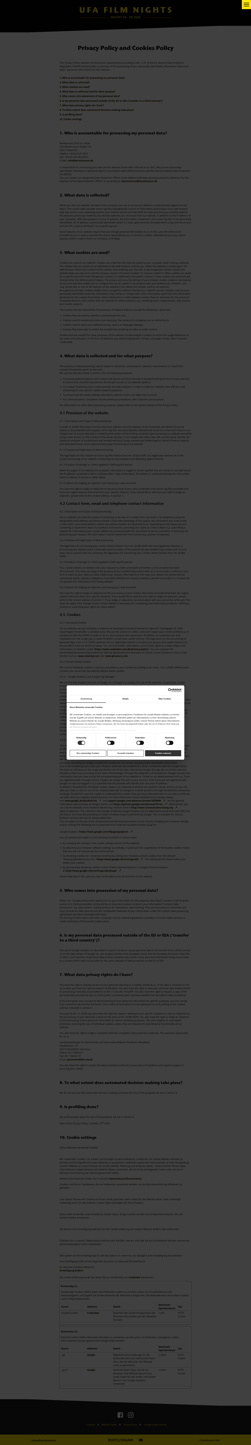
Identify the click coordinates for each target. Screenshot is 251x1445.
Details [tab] (125, 699)
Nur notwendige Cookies (88, 753)
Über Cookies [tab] (164, 699)
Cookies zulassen (163, 753)
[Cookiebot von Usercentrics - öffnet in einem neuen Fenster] (170, 690)
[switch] (111, 743)
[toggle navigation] (246, 4)
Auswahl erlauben (125, 753)
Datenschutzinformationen (123, 730)
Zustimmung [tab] (86, 699)
